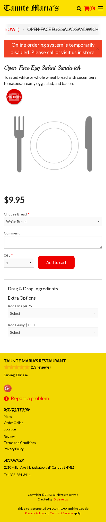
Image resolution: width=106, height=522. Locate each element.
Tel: (17, 475)
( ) (92, 8)
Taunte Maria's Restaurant (35, 360)
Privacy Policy (14, 449)
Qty (8, 255)
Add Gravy (21, 325)
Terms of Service (61, 513)
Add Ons (20, 306)
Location (10, 429)
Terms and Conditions (20, 443)
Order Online (13, 423)
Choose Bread (16, 214)
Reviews (10, 437)
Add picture (14, 97)
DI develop (61, 499)
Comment (12, 233)
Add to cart (56, 262)
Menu (8, 417)
